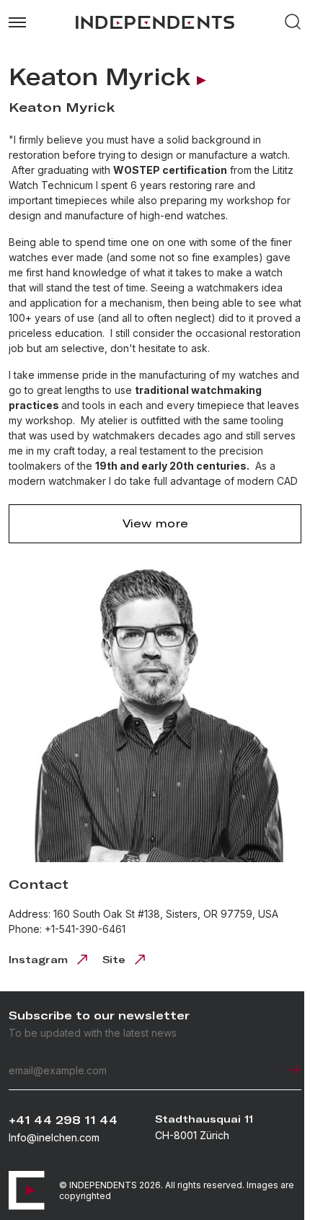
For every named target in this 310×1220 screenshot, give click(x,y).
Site (113, 954)
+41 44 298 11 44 (63, 1120)
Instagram (38, 954)
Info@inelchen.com (54, 1137)
